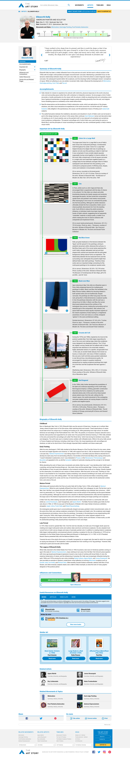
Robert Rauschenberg (72, 506)
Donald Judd (44, 562)
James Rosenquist (51, 502)
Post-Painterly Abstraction (24, 739)
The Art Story (28, 5)
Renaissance (89, 458)
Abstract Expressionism (56, 454)
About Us (102, 736)
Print (106, 718)
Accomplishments (25, 64)
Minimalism (107, 81)
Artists (90, 5)
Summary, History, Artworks (55, 698)
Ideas (109, 5)
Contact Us (102, 739)
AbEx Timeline (59, 741)
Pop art (64, 83)
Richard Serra (62, 562)
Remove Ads (107, 724)
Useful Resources (24, 77)
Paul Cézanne (52, 655)
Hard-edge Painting (23, 737)
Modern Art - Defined (80, 735)
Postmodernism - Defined (81, 737)
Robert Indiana (78, 558)
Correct (92, 718)
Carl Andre (51, 562)
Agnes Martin (77, 502)
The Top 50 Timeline (61, 737)
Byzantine (43, 460)
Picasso (78, 458)
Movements (79, 5)
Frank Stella (59, 506)
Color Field (55, 83)
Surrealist (68, 460)
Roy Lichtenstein (41, 739)
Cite (76, 718)
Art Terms (77, 739)
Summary (22, 61)
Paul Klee (99, 655)
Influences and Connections (23, 73)
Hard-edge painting (46, 83)
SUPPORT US (103, 744)
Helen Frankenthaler (42, 741)
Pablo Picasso (75, 655)
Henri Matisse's (89, 116)
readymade (105, 109)
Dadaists (44, 109)
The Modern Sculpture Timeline (63, 739)
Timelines (100, 5)
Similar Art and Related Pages (26, 80)
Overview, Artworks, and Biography (57, 676)
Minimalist (92, 560)
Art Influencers (78, 741)
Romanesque (98, 458)
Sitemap (86, 752)
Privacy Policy (79, 752)
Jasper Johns (50, 506)
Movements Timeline (61, 735)
